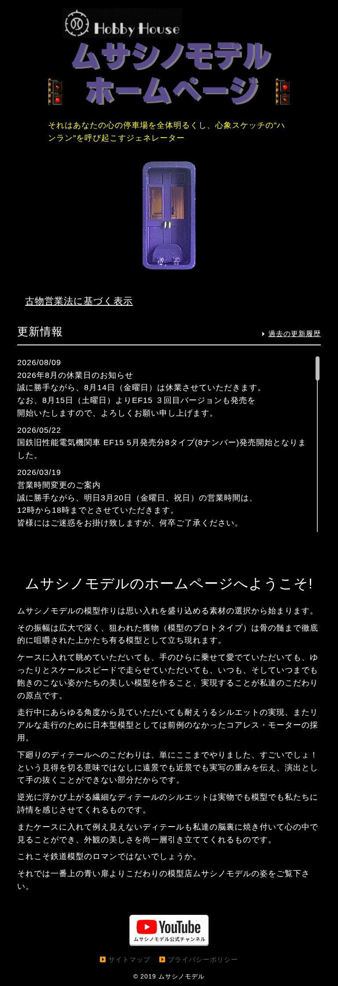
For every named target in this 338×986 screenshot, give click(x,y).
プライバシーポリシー (203, 959)
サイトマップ (129, 959)
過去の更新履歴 (294, 333)
